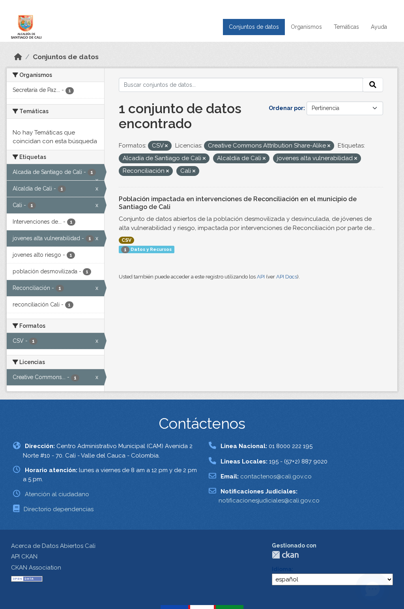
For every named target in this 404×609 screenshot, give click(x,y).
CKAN (285, 555)
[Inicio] (18, 57)
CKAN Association (36, 567)
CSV (126, 240)
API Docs (286, 277)
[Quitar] (166, 146)
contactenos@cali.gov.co (276, 476)
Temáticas (346, 27)
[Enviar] (373, 85)
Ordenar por (286, 108)
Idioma (282, 569)
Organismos (306, 27)
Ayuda (379, 27)
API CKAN (24, 556)
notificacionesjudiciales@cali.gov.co (269, 500)
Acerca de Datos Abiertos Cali (53, 545)
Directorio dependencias (59, 509)
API (261, 277)
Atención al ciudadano (57, 494)
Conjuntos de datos (254, 27)
